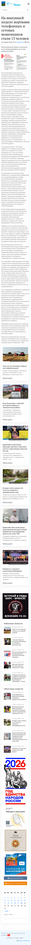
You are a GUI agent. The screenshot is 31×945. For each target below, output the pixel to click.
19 (11, 903)
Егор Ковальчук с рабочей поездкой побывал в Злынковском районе (13, 405)
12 (11, 900)
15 (21, 900)
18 (8, 903)
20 (15, 903)
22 (21, 903)
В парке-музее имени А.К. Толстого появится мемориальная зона (13, 490)
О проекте (10, 938)
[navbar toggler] (28, 4)
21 (18, 903)
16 (25, 900)
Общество (20, 42)
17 (5, 903)
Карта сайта (19, 938)
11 (8, 900)
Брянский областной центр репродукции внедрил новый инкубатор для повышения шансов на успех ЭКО (15, 530)
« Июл (6, 911)
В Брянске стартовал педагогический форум (12, 570)
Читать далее (7, 378)
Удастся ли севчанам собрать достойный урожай (15, 367)
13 (15, 900)
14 (18, 900)
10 (5, 900)
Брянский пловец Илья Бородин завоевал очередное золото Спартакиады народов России (15, 447)
